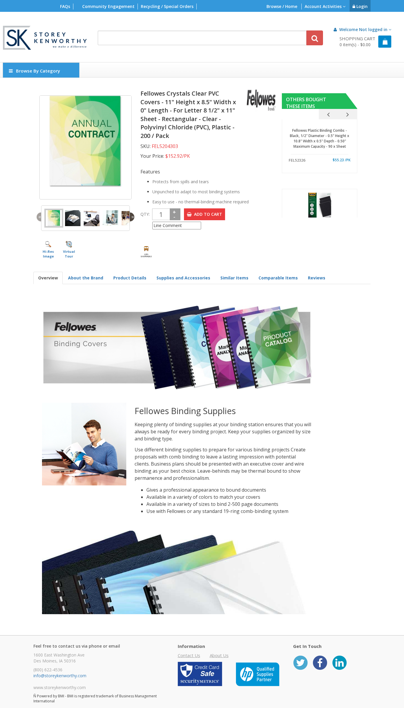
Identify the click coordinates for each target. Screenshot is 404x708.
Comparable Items (278, 278)
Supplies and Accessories (183, 278)
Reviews (316, 278)
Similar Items (234, 278)
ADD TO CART (207, 214)
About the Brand (85, 278)
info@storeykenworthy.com (59, 675)
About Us (219, 655)
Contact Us (189, 655)
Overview (48, 278)
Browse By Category (38, 71)
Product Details (129, 278)
